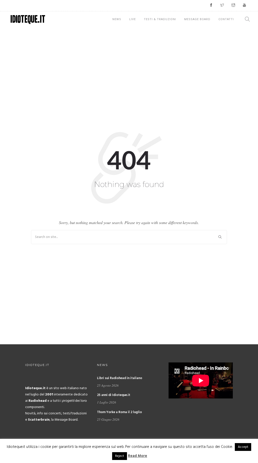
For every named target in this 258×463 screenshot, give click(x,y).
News (116, 19)
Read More (137, 456)
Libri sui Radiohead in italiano (119, 378)
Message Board (197, 19)
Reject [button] (119, 456)
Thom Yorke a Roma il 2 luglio (119, 412)
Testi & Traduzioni (160, 19)
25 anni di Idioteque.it (113, 395)
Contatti (226, 19)
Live (132, 19)
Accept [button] (243, 447)
